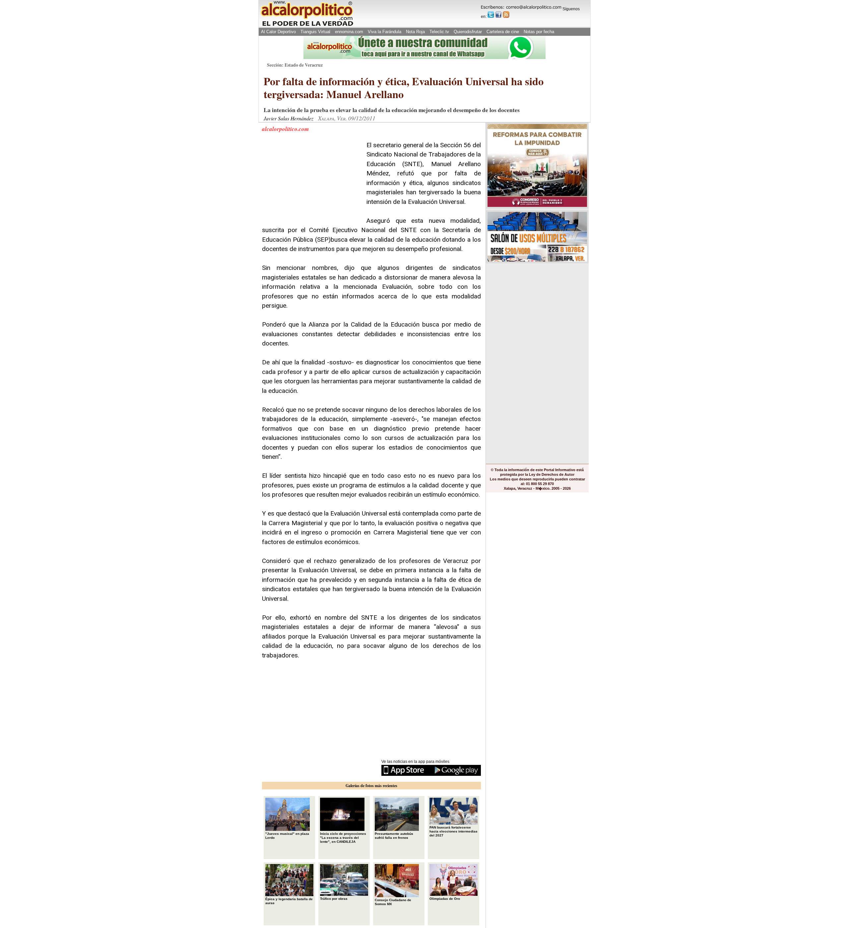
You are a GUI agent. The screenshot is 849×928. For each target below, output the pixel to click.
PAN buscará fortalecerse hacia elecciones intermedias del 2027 (453, 831)
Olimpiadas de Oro (444, 898)
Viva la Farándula (384, 31)
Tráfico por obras (334, 898)
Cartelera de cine (503, 31)
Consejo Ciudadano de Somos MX (393, 902)
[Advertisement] (311, 182)
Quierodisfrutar (468, 31)
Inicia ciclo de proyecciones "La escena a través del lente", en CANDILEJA (343, 837)
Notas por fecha (539, 31)
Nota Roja (415, 31)
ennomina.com (349, 31)
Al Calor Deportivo (278, 31)
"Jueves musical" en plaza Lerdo (287, 835)
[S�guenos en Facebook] (498, 14)
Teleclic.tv (439, 31)
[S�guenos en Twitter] (491, 14)
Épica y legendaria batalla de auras (289, 901)
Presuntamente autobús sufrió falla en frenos (394, 835)
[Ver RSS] (506, 14)
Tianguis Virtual (315, 31)
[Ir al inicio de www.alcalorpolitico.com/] (307, 25)
